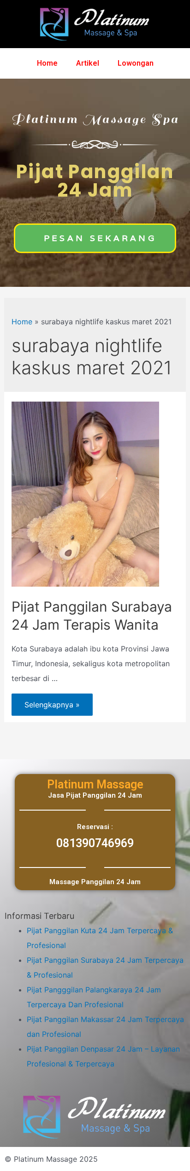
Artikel (87, 63)
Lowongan (136, 63)
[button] (95, 238)
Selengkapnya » (52, 701)
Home (47, 63)
